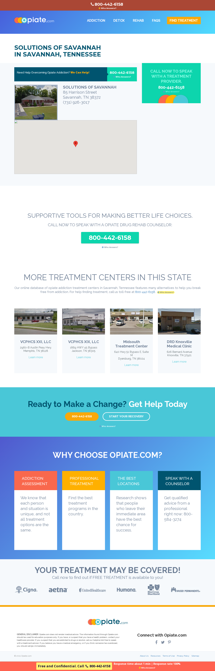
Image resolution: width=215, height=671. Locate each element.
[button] (75, 144)
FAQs (156, 20)
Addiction (96, 20)
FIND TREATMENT (184, 20)
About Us (144, 656)
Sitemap (195, 656)
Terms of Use (169, 656)
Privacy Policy (183, 656)
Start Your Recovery (126, 416)
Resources (155, 656)
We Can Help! (80, 72)
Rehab (138, 20)
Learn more (36, 357)
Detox (119, 20)
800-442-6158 (122, 74)
